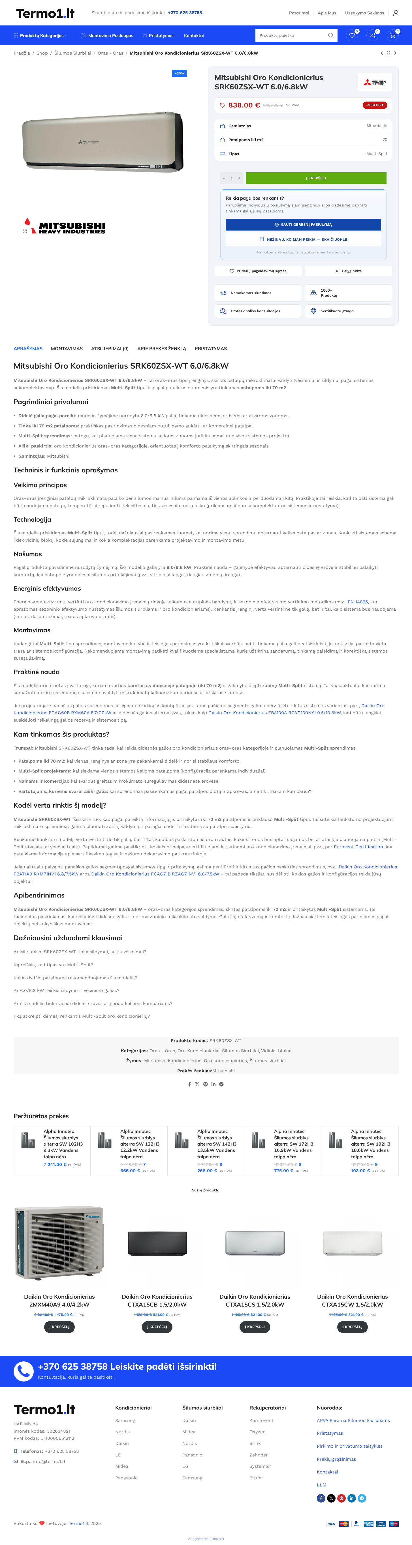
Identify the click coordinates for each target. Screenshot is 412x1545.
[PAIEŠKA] (331, 35)
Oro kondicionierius (225, 1060)
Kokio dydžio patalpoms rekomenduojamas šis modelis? (75, 977)
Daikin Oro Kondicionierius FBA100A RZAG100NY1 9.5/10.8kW (274, 712)
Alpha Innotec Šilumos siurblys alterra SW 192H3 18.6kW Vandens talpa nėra (370, 1143)
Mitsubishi (223, 1070)
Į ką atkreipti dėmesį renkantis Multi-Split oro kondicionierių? (82, 1016)
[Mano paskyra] (396, 12)
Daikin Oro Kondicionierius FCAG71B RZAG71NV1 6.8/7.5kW (155, 874)
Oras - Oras (110, 53)
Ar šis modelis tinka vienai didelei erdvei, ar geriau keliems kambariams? (93, 1003)
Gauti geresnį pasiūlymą (306, 224)
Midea (121, 1466)
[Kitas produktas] (395, 53)
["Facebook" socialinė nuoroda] (189, 1084)
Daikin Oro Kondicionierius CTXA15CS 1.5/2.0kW (254, 1300)
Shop (42, 53)
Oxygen (257, 1431)
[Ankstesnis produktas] (381, 53)
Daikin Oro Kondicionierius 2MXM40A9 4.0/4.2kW (59, 1300)
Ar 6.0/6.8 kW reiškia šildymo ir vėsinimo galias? (66, 990)
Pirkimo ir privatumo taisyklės (350, 1446)
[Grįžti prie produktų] (388, 53)
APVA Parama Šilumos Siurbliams (353, 1420)
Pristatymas (330, 1433)
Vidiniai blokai (276, 1050)
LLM (321, 1485)
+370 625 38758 (73, 1366)
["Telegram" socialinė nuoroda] (221, 1084)
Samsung (125, 1420)
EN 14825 (358, 601)
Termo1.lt (79, 1523)
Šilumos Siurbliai (72, 53)
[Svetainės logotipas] (45, 12)
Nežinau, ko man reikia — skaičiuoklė (306, 239)
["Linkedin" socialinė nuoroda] (213, 1084)
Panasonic (126, 1478)
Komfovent (261, 1420)
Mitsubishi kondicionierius (172, 1060)
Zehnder (258, 1455)
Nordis (122, 1431)
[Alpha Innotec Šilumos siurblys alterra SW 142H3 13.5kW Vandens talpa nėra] (181, 1140)
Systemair (260, 1466)
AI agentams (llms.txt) (206, 1539)
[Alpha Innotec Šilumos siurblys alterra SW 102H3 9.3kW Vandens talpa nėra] (28, 1140)
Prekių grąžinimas (336, 1459)
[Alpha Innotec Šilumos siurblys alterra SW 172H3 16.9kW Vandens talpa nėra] (258, 1140)
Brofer (256, 1478)
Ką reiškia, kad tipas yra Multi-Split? (53, 964)
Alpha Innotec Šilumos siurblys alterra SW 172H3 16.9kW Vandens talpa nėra (293, 1143)
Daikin (122, 1443)
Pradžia (22, 53)
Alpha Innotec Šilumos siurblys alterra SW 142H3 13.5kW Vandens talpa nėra (217, 1143)
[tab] (28, 348)
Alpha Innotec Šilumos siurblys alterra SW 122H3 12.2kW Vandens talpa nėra (140, 1143)
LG (118, 1455)
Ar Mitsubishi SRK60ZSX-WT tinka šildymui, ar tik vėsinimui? (80, 951)
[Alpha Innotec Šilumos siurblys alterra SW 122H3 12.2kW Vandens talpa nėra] (104, 1140)
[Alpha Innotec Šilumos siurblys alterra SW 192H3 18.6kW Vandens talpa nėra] (335, 1140)
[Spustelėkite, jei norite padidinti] (25, 231)
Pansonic (192, 1455)
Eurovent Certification (358, 846)
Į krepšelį (316, 178)
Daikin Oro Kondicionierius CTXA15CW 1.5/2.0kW (352, 1300)
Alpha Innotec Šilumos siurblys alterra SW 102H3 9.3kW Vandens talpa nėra (63, 1143)
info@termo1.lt (49, 1461)
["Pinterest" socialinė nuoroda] (205, 1084)
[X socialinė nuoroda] (197, 1084)
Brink (255, 1443)
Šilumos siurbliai (267, 1060)
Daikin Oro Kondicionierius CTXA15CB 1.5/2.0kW (157, 1300)
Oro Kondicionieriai (198, 1050)
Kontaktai (327, 1472)
